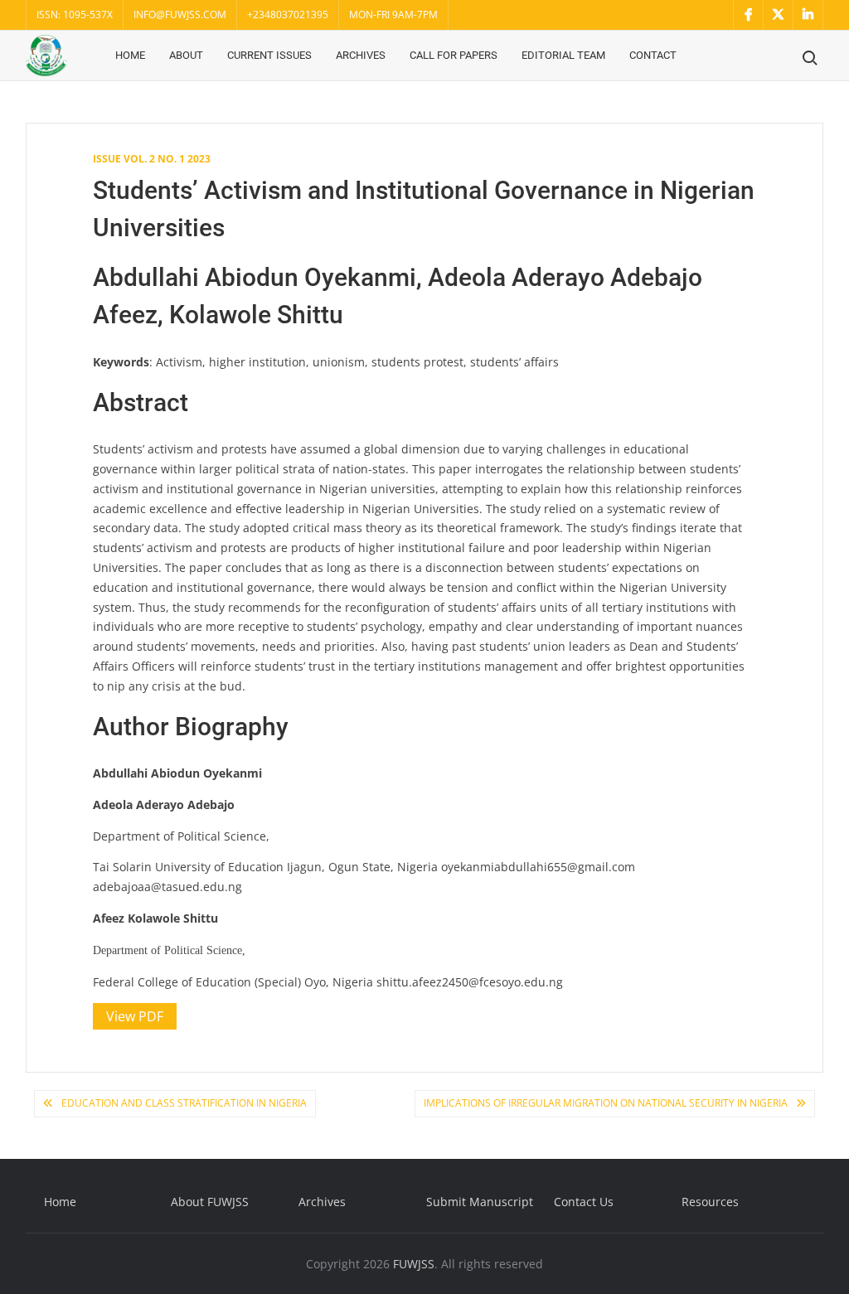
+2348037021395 (287, 14)
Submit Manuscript (479, 1201)
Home (130, 55)
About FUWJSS (210, 1201)
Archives (361, 55)
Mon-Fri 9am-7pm (393, 14)
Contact (653, 55)
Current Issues (269, 55)
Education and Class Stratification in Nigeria (184, 1103)
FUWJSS (413, 1264)
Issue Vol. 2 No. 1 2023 (152, 159)
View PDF (134, 1016)
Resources (710, 1201)
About (186, 55)
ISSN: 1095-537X (74, 14)
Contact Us (584, 1201)
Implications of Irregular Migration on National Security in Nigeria (606, 1103)
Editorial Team (563, 55)
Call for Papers (453, 55)
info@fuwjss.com (179, 14)
